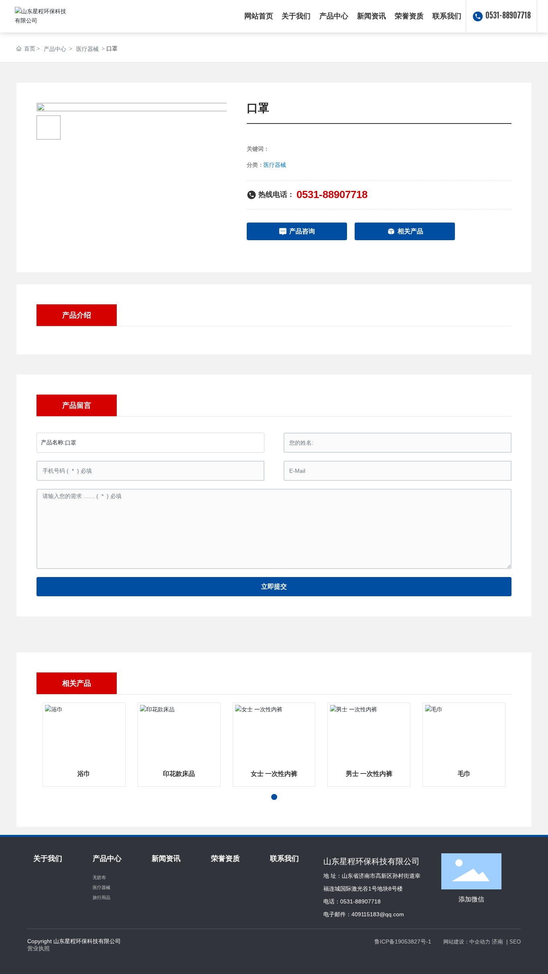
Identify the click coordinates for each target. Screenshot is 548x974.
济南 (497, 941)
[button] (274, 797)
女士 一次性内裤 (274, 773)
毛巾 (464, 773)
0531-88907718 (508, 16)
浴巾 (83, 773)
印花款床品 (179, 773)
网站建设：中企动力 (466, 942)
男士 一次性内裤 (369, 773)
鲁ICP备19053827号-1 (402, 941)
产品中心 (55, 49)
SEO (515, 942)
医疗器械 (87, 49)
